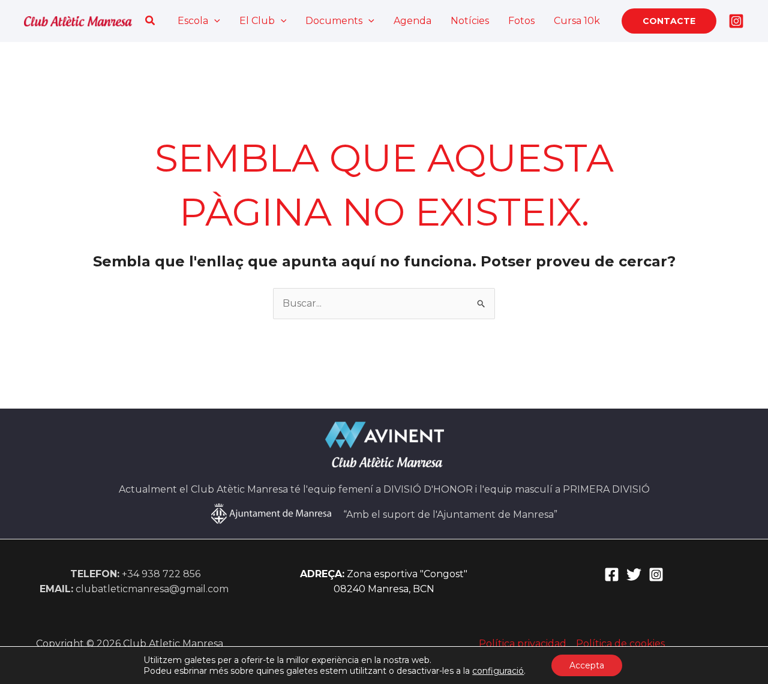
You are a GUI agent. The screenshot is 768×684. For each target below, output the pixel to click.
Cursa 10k (577, 20)
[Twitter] (633, 574)
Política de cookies (620, 643)
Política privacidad (522, 643)
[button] (150, 21)
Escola (193, 20)
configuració (498, 670)
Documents (333, 20)
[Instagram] (736, 21)
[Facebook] (611, 574)
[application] (214, 21)
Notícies (470, 20)
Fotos (521, 20)
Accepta (586, 665)
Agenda (412, 20)
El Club (257, 20)
